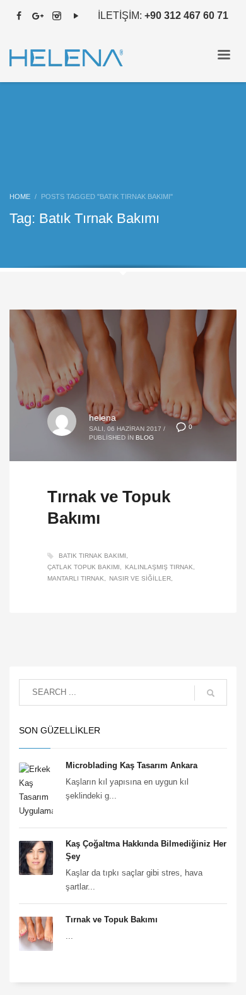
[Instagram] (56, 15)
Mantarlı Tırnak (75, 578)
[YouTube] (75, 15)
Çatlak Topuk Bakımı (83, 567)
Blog (145, 437)
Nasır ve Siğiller (140, 578)
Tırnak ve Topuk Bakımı (112, 919)
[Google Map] (37, 15)
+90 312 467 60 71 (186, 15)
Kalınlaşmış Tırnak (159, 567)
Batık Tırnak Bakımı (92, 555)
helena (102, 418)
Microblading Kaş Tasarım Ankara (131, 765)
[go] (210, 693)
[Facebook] (18, 15)
